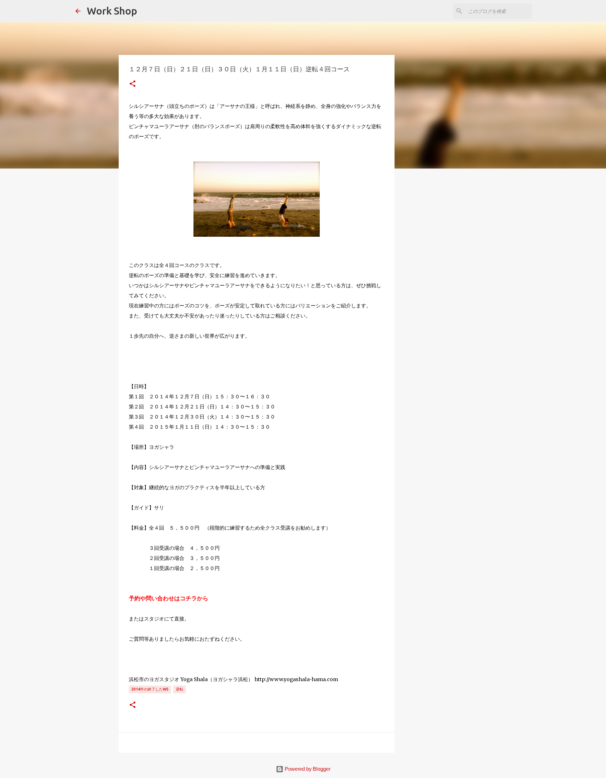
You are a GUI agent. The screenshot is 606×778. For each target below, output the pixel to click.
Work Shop (112, 10)
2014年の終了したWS (150, 689)
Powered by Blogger (306, 769)
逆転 (179, 689)
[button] (132, 84)
